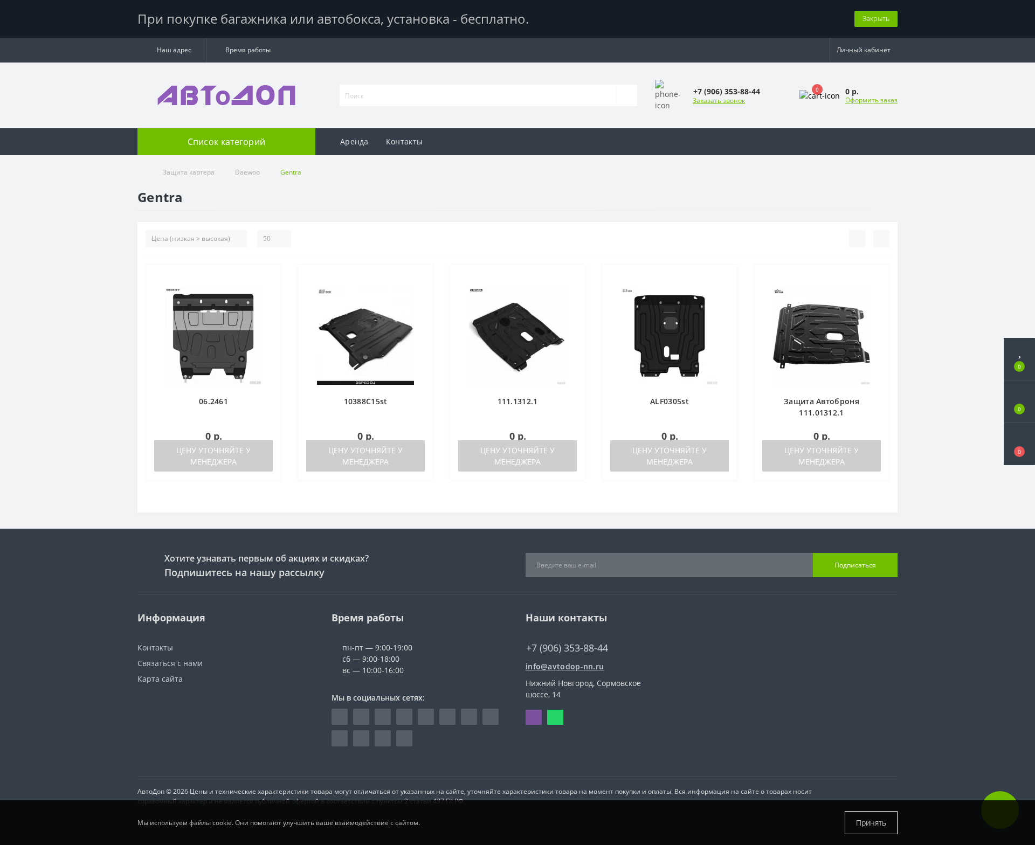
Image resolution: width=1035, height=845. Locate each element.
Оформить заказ (871, 100)
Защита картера (189, 172)
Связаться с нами (170, 663)
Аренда (354, 141)
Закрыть (875, 18)
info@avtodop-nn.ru (565, 666)
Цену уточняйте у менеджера (213, 456)
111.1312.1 (518, 401)
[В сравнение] (269, 294)
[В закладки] (269, 278)
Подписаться (855, 565)
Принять (871, 823)
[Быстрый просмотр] (269, 309)
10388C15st (366, 401)
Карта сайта (160, 679)
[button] (171, 50)
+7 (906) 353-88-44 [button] (567, 648)
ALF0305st (669, 401)
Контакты (404, 141)
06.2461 (213, 401)
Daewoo (247, 172)
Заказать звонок (719, 100)
